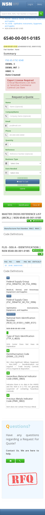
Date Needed (11, 168)
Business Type (12, 159)
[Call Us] (28, 220)
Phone (8, 131)
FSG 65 (8, 60)
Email (8, 121)
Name (8, 102)
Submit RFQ (38, 221)
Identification (24, 205)
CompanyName (12, 112)
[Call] (19, 461)
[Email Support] (30, 220)
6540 (10, 265)
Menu (39, 4)
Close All (36, 205)
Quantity (9, 140)
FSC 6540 (19, 60)
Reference (10, 150)
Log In (30, 4)
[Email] (10, 461)
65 (6, 265)
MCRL (10, 205)
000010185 (18, 265)
